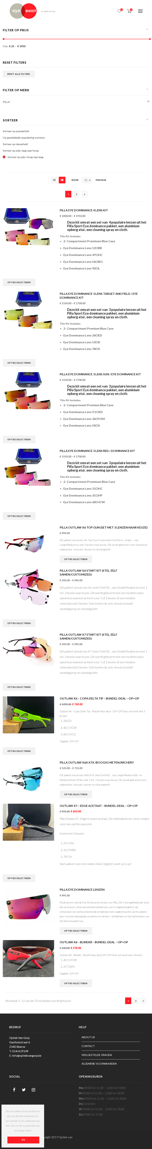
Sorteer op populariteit (16, 131)
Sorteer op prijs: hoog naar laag (25, 157)
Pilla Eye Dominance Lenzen (82, 889)
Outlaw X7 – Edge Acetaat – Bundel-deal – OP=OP (99, 805)
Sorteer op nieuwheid (15, 144)
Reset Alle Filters (18, 74)
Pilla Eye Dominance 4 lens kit (84, 210)
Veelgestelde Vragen (97, 1054)
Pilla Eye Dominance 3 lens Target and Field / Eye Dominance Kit (99, 295)
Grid (54, 180)
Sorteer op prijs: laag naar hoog (21, 150)
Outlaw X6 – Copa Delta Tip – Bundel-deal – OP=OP (99, 698)
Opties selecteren (19, 282)
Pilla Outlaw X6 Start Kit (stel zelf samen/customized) (88, 572)
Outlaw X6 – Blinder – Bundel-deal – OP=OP (94, 942)
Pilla (6, 101)
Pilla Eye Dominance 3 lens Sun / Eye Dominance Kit (100, 374)
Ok (23, 1140)
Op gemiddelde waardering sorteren (24, 137)
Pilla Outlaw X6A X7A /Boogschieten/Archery (97, 762)
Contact (88, 1046)
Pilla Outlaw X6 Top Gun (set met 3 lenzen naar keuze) (104, 527)
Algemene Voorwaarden (99, 1063)
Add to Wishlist (49, 224)
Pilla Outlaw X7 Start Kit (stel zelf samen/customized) (88, 636)
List (62, 180)
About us (88, 1037)
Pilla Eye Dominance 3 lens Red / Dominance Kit (97, 450)
